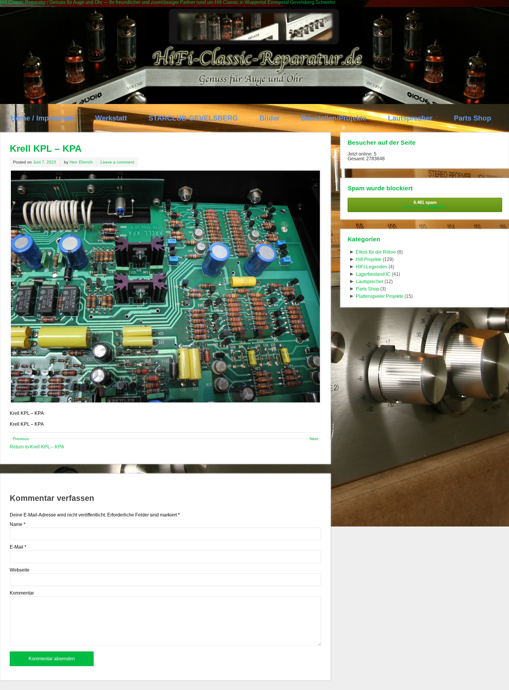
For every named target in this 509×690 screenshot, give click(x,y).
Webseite (19, 570)
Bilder (270, 118)
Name (17, 524)
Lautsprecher (410, 118)
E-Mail (18, 547)
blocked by (425, 204)
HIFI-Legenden (371, 266)
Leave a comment (117, 162)
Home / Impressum (42, 118)
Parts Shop (472, 118)
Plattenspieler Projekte (379, 296)
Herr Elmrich (81, 162)
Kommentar (22, 593)
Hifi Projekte (368, 259)
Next (314, 438)
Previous (21, 438)
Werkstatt (111, 118)
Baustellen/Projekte (333, 118)
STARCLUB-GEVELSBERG (193, 118)
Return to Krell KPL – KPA (37, 446)
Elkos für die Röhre (376, 252)
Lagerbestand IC (373, 274)
